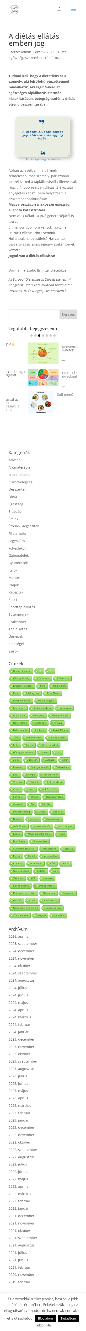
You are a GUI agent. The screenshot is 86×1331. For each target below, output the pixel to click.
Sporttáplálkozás (22, 599)
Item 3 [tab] (39, 335)
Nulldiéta (34, 774)
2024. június (18, 987)
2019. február (19, 1274)
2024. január (19, 1024)
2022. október (19, 1135)
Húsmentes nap (22, 663)
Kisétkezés (19, 700)
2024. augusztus (22, 973)
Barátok (17, 811)
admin (26, 52)
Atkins (16, 782)
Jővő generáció (39, 760)
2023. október (19, 1046)
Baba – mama (19, 467)
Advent (14, 452)
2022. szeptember (23, 1142)
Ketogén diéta (57, 730)
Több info (43, 1325)
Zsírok (13, 643)
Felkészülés (62, 760)
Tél (32, 797)
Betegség (38, 708)
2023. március (20, 1098)
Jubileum (32, 752)
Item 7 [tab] (54, 335)
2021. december (21, 1208)
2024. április (18, 1002)
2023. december (21, 1032)
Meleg (29, 737)
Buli (56, 863)
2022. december (21, 1120)
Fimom (16, 848)
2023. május (18, 1083)
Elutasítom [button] (68, 1318)
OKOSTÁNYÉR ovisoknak (54, 372)
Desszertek (17, 482)
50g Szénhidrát (49, 737)
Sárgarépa (49, 885)
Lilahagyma (32, 685)
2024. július (18, 980)
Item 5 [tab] (47, 335)
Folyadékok (17, 541)
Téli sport (18, 871)
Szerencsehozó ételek (25, 900)
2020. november (21, 1267)
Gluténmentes (34, 730)
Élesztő (17, 893)
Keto (15, 737)
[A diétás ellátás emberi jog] (43, 155)
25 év (16, 752)
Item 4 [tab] (43, 335)
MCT (42, 678)
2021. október (19, 1223)
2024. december (21, 943)
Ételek (13, 511)
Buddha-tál (19, 834)
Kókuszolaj (43, 671)
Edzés (16, 826)
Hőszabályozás (54, 789)
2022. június (18, 1164)
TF (39, 663)
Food (62, 826)
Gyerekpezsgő (21, 863)
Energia (30, 767)
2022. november (21, 1127)
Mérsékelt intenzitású (39, 826)
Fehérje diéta (54, 774)
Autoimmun (19, 708)
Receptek (16, 585)
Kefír (65, 752)
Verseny (17, 774)
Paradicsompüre (46, 878)
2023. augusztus (22, 1061)
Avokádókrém (60, 723)
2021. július (18, 1245)
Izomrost (48, 871)
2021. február (19, 1260)
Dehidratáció (20, 723)
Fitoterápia (17, 526)
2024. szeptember (23, 965)
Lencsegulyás (53, 900)
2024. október (19, 958)
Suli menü (46, 392)
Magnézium (59, 678)
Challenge (40, 715)
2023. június (18, 1076)
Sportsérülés (40, 834)
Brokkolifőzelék (42, 819)
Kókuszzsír (63, 671)
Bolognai (41, 908)
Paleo (31, 782)
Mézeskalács (50, 848)
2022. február (19, 1193)
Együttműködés (21, 693)
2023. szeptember (23, 1054)
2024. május (18, 995)
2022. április (18, 1179)
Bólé (52, 856)
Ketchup (17, 856)
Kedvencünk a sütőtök (54, 346)
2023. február (19, 1105)
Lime (15, 685)
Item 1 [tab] (31, 335)
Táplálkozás (54, 57)
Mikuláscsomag (21, 804)
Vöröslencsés (20, 908)
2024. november (21, 951)
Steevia (68, 841)
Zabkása (49, 752)
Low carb (18, 760)
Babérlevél (36, 856)
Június (44, 745)
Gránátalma (19, 819)
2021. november (21, 1215)
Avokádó (40, 723)
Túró (15, 730)
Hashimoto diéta (42, 700)
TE (50, 663)
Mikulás (46, 797)
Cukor (32, 893)
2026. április (18, 929)
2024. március (20, 1009)
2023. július (18, 1068)
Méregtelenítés (60, 708)
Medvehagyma (46, 693)
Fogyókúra (17, 533)
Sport (13, 592)
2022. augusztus (22, 1149)
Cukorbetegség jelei (24, 841)
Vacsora (34, 811)
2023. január (19, 1113)
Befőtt (66, 856)
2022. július (18, 1157)
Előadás (15, 504)
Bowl (15, 767)
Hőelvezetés (20, 715)
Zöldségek (17, 636)
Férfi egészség (21, 671)
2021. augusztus (22, 1237)
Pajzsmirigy (65, 700)
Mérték (32, 848)
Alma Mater (53, 685)
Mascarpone (50, 841)
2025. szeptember (23, 936)
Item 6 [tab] (50, 335)
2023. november (21, 1039)
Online (34, 789)
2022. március (20, 1186)
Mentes (15, 570)
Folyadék (18, 789)
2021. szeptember (23, 1230)
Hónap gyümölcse (23, 745)
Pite (58, 745)
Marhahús (59, 908)
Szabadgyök (65, 819)
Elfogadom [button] (45, 1318)
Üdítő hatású (49, 782)
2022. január (19, 1201)
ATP (33, 871)
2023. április (18, 1090)
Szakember (34, 57)
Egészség (16, 57)
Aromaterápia (20, 460)
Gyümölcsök (18, 555)
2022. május (18, 1171)
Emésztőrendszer (22, 678)
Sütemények (18, 607)
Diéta (62, 52)
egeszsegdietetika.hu (48, 159)
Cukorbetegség (20, 474)
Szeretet (58, 804)
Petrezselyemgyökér (24, 885)
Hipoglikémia (53, 811)
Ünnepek (16, 629)
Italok (13, 563)
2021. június (18, 1252)
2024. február (19, 1017)
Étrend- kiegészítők (24, 518)
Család (41, 804)
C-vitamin (18, 797)
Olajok (14, 577)
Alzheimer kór (50, 767)
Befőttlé (41, 863)
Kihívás (58, 715)
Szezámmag (50, 893)
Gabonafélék (19, 548)
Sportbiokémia (21, 878)
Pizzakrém (68, 885)
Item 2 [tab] (35, 335)
